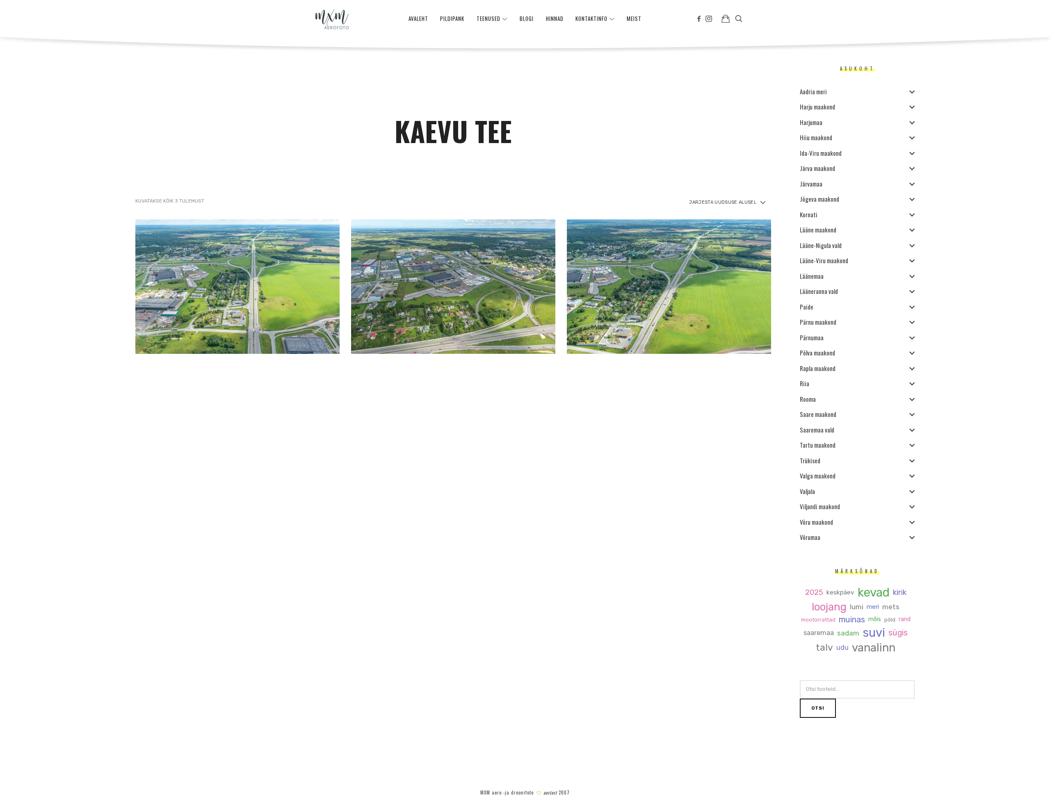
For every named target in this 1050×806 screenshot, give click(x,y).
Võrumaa (810, 537)
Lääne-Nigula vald (821, 245)
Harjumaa (811, 122)
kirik (899, 593)
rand (905, 619)
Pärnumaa (812, 337)
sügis (898, 633)
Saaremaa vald (817, 429)
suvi (874, 633)
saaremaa (818, 633)
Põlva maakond (817, 352)
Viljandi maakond (820, 506)
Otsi (817, 708)
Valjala (807, 491)
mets (890, 606)
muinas (852, 620)
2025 (814, 592)
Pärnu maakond (818, 321)
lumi (856, 606)
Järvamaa (811, 183)
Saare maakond (818, 414)
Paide (806, 306)
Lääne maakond (818, 229)
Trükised (810, 460)
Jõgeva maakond (819, 198)
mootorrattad (818, 619)
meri (873, 607)
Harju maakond (817, 106)
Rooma (808, 398)
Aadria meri (813, 91)
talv (824, 648)
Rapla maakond (817, 368)
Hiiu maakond (816, 137)
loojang (829, 607)
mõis (874, 619)
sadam (848, 633)
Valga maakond (817, 475)
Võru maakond (816, 521)
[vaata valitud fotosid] (725, 18)
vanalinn (873, 647)
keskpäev (840, 593)
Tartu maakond (817, 444)
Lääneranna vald (819, 291)
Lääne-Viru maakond (824, 260)
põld (889, 619)
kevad (874, 593)
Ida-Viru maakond (821, 152)
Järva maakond (817, 168)
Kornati (808, 214)
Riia (804, 383)
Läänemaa (812, 275)
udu (842, 647)
